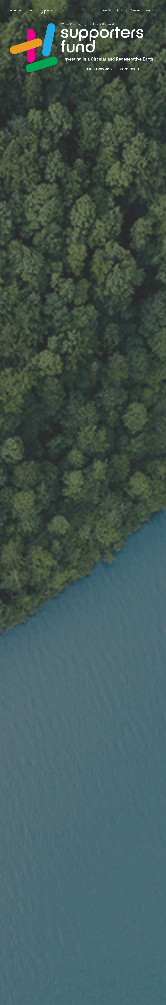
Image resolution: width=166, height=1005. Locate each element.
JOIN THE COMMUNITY (98, 69)
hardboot (16, 10)
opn (29, 10)
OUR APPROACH (129, 69)
